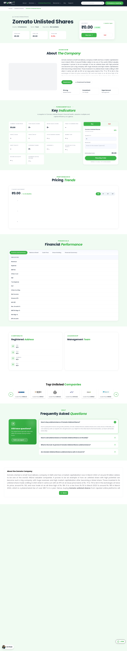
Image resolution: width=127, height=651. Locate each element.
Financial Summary (71, 252)
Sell (105, 35)
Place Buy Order (100, 158)
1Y (103, 194)
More (65, 493)
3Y (108, 194)
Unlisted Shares (19, 8)
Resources (56, 3)
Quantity (88, 135)
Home (10, 8)
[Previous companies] (11, 394)
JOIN (122, 641)
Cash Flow (45, 252)
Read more (67, 82)
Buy (65, 3)
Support (70, 3)
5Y (112, 194)
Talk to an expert (19, 440)
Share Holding (56, 252)
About (24, 3)
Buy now (89, 35)
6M (98, 194)
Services (31, 3)
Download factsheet (83, 82)
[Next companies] (116, 394)
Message (87, 142)
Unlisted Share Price (44, 3)
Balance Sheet (33, 252)
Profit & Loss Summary (18, 252)
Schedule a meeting (114, 3)
